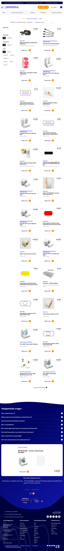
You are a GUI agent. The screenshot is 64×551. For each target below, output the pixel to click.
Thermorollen (46, 41)
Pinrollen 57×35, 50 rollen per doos (28, 194)
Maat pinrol (5, 27)
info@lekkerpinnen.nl (8, 535)
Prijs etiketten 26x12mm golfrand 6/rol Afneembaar (50, 133)
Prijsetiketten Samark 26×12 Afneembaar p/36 (28, 314)
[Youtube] (59, 516)
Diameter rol (6, 42)
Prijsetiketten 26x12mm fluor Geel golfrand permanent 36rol (28, 283)
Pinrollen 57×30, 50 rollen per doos (28, 133)
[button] (40, 387)
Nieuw (49, 41)
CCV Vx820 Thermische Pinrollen (49, 374)
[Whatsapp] (56, 516)
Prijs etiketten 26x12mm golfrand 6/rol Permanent (27, 103)
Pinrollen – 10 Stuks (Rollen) (50, 283)
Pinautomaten (46, 70)
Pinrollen (54, 41)
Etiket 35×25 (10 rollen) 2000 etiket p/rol (28, 163)
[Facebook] (48, 516)
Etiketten (45, 41)
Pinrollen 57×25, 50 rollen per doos (51, 73)
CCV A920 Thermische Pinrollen (29, 344)
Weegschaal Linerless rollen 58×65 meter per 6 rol (28, 374)
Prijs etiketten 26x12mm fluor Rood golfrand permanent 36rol (52, 223)
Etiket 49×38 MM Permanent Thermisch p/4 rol (51, 193)
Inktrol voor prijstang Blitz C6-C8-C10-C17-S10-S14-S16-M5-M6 (51, 163)
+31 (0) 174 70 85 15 (7, 531)
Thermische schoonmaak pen (51, 43)
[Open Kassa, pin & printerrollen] (23, 12)
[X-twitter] (53, 516)
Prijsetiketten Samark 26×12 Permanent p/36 (51, 344)
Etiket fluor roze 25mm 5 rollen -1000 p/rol (28, 73)
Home (23, 18)
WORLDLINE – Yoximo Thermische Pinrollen (30, 451)
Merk (4, 48)
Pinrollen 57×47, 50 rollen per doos (51, 254)
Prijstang (22, 40)
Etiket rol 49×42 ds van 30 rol (28, 254)
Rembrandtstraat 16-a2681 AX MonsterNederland (8, 526)
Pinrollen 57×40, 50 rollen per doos (28, 224)
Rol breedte (5, 35)
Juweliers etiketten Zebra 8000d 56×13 (50, 103)
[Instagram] (51, 516)
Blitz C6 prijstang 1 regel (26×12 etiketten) (28, 43)
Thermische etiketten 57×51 (50, 314)
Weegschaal (28, 371)
